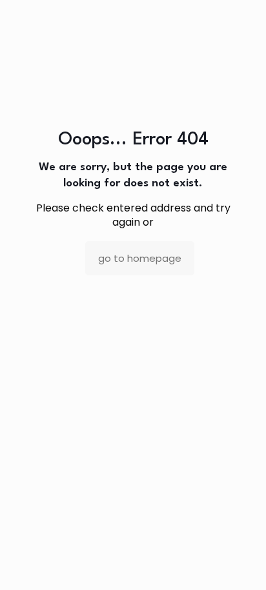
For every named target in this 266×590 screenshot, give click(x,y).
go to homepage (139, 258)
